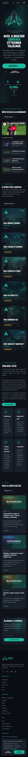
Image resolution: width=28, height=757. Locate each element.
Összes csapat (9, 204)
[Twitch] (15, 671)
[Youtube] (11, 671)
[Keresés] (13, 2)
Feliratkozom (14, 640)
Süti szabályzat (6, 723)
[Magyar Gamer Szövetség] (5, 2)
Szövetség (4, 679)
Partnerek (4, 708)
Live (3, 687)
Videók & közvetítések (15, 71)
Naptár (3, 703)
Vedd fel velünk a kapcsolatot (9, 736)
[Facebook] (3, 671)
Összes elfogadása (19, 752)
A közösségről (9, 404)
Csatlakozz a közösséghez (13, 65)
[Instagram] (7, 671)
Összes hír (7, 491)
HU (17, 2)
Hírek (3, 690)
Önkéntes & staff (6, 713)
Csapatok (4, 682)
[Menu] (24, 2)
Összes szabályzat (7, 726)
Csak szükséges (8, 752)
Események (5, 684)
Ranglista (4, 700)
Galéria (3, 705)
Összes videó (8, 117)
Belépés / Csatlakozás (7, 697)
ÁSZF (3, 721)
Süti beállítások (6, 729)
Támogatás (5, 710)
